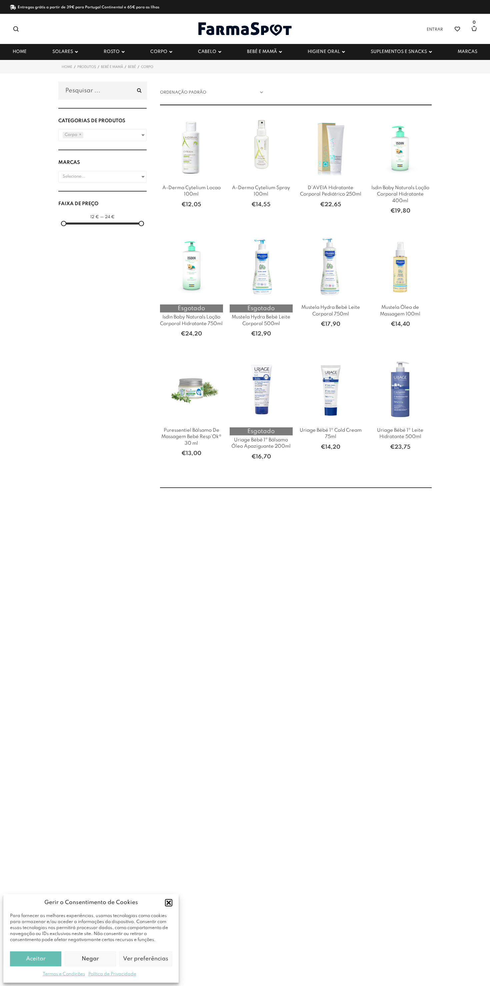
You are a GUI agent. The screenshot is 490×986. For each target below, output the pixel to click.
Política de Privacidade (112, 974)
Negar (90, 959)
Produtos (86, 67)
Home (67, 67)
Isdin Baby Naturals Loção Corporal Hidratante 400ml (400, 194)
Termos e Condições (64, 974)
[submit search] (138, 90)
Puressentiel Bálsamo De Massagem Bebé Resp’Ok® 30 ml (191, 437)
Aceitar (36, 959)
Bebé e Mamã (112, 67)
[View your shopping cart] (476, 32)
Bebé (132, 67)
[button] (168, 902)
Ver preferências (145, 959)
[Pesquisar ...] (102, 91)
